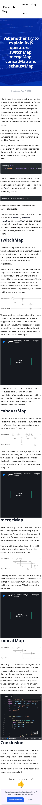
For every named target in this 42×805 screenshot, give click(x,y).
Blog (33, 4)
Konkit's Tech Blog (10, 9)
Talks (24, 13)
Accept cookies (15, 799)
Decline (30, 799)
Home (24, 4)
